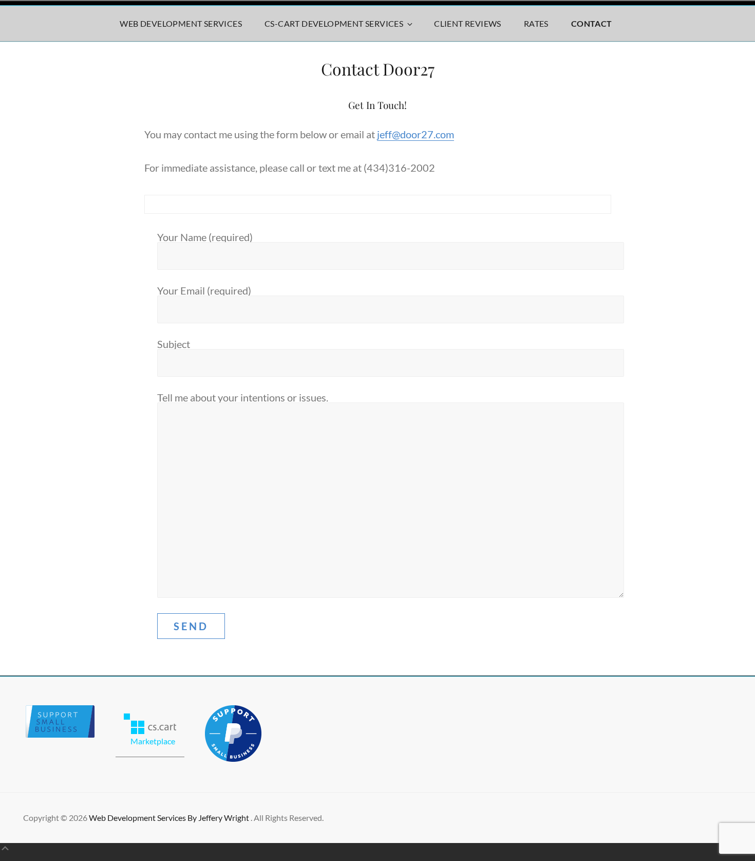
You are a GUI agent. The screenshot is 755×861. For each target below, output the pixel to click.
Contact (591, 23)
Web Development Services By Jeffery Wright (170, 817)
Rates (536, 23)
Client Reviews (467, 23)
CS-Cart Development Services (334, 23)
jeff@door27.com (415, 134)
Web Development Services (181, 23)
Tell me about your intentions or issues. (242, 397)
